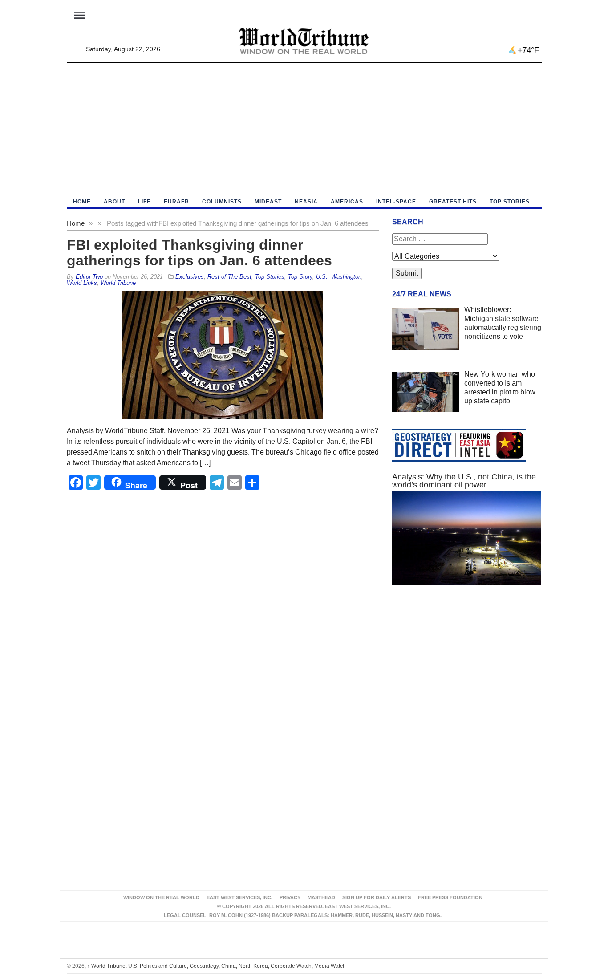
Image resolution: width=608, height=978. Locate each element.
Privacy (290, 897)
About (114, 202)
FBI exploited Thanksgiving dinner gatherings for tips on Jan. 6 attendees (199, 252)
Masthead (321, 897)
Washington (346, 276)
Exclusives (189, 276)
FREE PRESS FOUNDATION (450, 897)
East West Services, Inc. (239, 897)
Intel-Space (396, 202)
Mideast (268, 202)
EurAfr (176, 202)
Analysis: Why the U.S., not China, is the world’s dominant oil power (464, 480)
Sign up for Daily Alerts (376, 897)
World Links (82, 283)
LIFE (144, 202)
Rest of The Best (229, 276)
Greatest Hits (453, 202)
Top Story (300, 276)
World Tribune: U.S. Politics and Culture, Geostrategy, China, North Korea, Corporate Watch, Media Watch (216, 966)
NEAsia (306, 202)
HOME (82, 202)
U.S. (322, 276)
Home (76, 223)
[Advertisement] (304, 129)
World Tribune (118, 283)
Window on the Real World (161, 897)
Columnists (222, 202)
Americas (347, 202)
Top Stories (510, 202)
